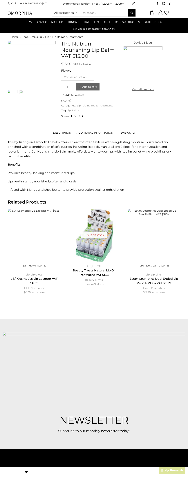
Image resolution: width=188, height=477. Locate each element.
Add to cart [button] (154, 240)
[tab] (62, 132)
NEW (29, 22)
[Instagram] (163, 3)
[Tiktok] (170, 3)
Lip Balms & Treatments (67, 37)
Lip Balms (73, 110)
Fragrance (102, 22)
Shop (25, 37)
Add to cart (89, 86)
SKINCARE (73, 22)
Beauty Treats (94, 280)
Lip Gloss (36, 274)
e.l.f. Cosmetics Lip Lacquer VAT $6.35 (34, 281)
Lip (47, 37)
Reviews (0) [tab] (127, 132)
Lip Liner (156, 274)
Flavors (66, 70)
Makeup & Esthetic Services (94, 29)
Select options (34, 240)
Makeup (37, 37)
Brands (42, 22)
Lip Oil (96, 266)
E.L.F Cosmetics (34, 288)
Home (15, 37)
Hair (87, 22)
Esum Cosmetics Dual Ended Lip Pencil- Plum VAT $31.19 (154, 281)
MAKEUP (57, 22)
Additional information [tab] (95, 132)
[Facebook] (157, 3)
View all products (143, 89)
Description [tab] (62, 132)
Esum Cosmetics (154, 288)
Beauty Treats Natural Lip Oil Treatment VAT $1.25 (94, 273)
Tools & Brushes (127, 22)
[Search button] (131, 13)
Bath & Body (153, 22)
